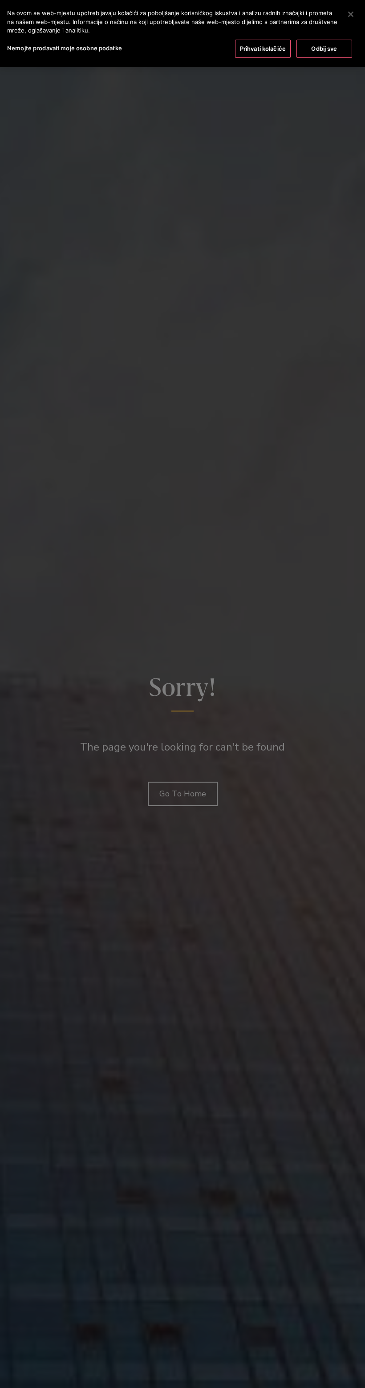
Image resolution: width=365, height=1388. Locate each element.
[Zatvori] (351, 14)
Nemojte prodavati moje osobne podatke (64, 48)
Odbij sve (324, 48)
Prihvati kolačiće (263, 48)
